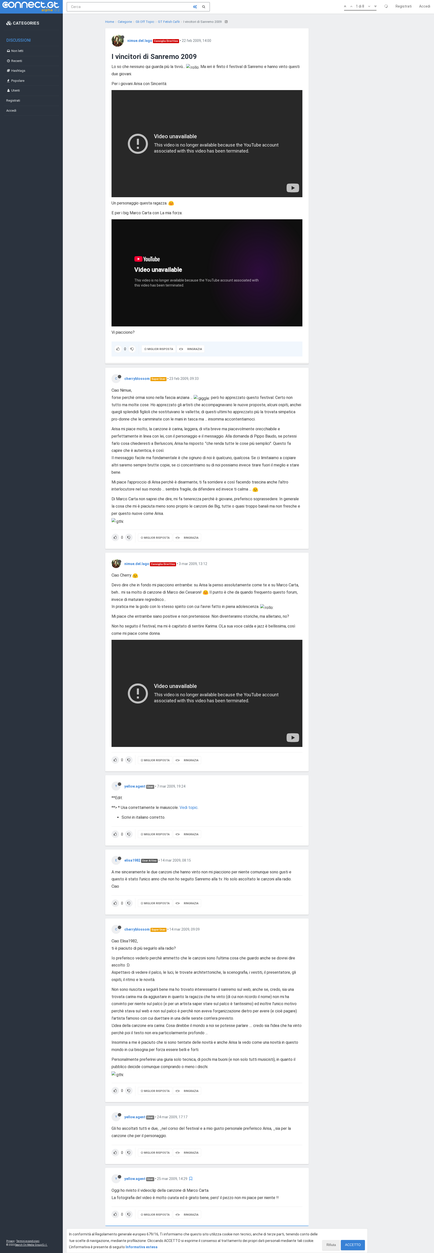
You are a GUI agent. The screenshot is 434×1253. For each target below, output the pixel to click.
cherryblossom (137, 379)
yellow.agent (134, 786)
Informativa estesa (141, 1247)
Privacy (10, 1241)
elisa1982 (132, 860)
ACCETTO (353, 1245)
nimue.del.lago (139, 41)
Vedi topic (189, 807)
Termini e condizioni (27, 1241)
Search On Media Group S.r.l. (31, 1244)
